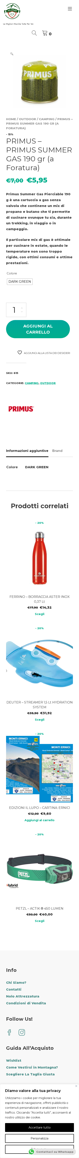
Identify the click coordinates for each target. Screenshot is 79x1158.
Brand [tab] (57, 451)
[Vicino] (76, 1086)
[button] (12, 54)
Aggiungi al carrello (38, 329)
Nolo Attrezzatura (22, 996)
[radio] (19, 282)
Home (11, 119)
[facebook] (9, 1033)
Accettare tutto (40, 1127)
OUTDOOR (27, 119)
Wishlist (13, 1060)
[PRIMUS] (21, 409)
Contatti (13, 989)
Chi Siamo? (16, 983)
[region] (39, 1121)
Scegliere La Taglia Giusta (30, 1074)
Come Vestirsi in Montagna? (32, 1067)
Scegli (39, 614)
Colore (12, 273)
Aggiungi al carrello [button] (39, 820)
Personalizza (39, 1138)
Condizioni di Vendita (26, 1003)
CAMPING (46, 119)
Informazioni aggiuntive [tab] (27, 451)
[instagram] (22, 1033)
